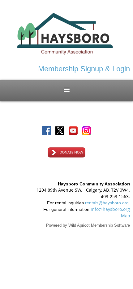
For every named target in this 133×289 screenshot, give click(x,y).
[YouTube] (73, 130)
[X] (59, 130)
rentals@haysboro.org (107, 202)
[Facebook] (46, 130)
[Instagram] (86, 130)
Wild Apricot (79, 225)
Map (125, 215)
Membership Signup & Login (84, 68)
